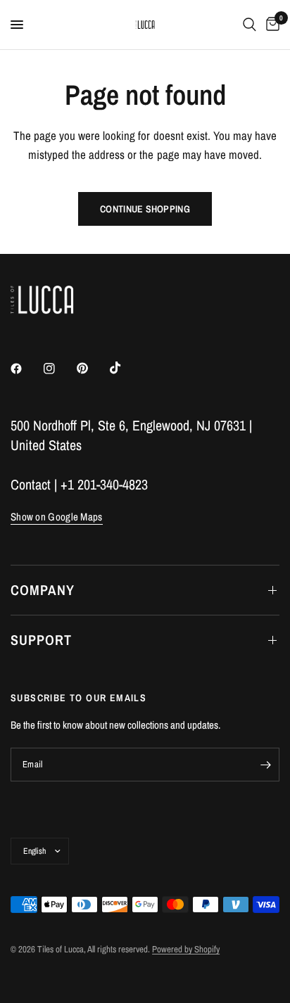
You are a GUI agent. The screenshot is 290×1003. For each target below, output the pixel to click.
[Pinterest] (92, 368)
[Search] (249, 24)
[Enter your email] (265, 764)
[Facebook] (26, 368)
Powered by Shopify (186, 949)
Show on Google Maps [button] (57, 517)
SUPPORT (41, 639)
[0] (270, 24)
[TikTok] (125, 367)
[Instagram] (59, 368)
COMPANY (43, 589)
